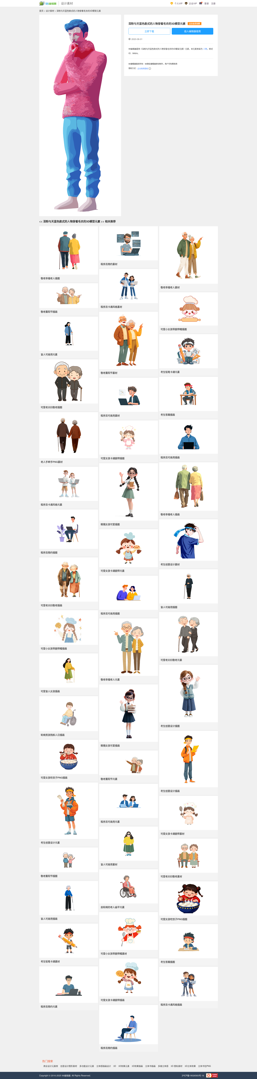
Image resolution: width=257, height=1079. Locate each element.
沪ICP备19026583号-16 (193, 1075)
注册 (213, 3)
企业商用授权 (142, 68)
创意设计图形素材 (68, 1065)
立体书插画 (150, 1065)
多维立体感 (163, 1065)
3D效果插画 (137, 1065)
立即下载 (149, 31)
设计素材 (50, 10)
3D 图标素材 (176, 1065)
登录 (206, 3)
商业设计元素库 (50, 1065)
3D (114, 1065)
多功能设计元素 (86, 1065)
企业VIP (193, 3)
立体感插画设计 (103, 1065)
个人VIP (178, 3)
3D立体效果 (190, 1065)
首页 (41, 10)
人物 (205, 48)
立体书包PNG (204, 1065)
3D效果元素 (123, 1065)
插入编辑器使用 (192, 31)
